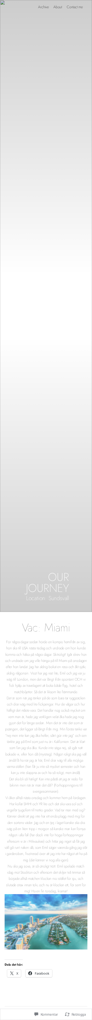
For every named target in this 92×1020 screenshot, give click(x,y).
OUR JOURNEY (47, 582)
